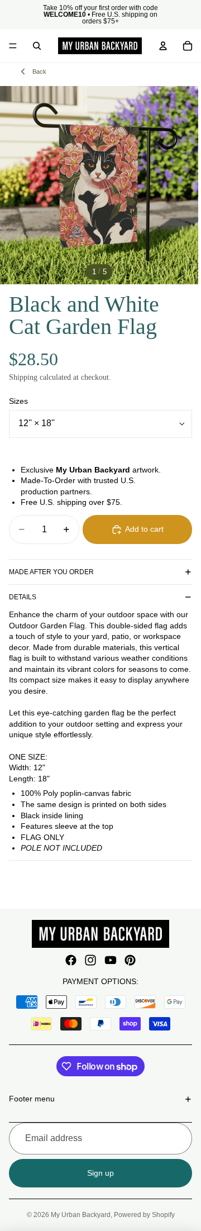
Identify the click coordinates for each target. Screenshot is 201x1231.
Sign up (100, 1172)
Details (22, 597)
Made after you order (51, 572)
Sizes (18, 401)
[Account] (163, 46)
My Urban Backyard (81, 1215)
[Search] (37, 46)
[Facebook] (71, 960)
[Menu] (13, 46)
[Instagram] (90, 960)
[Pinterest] (130, 960)
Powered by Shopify (144, 1215)
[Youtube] (110, 960)
